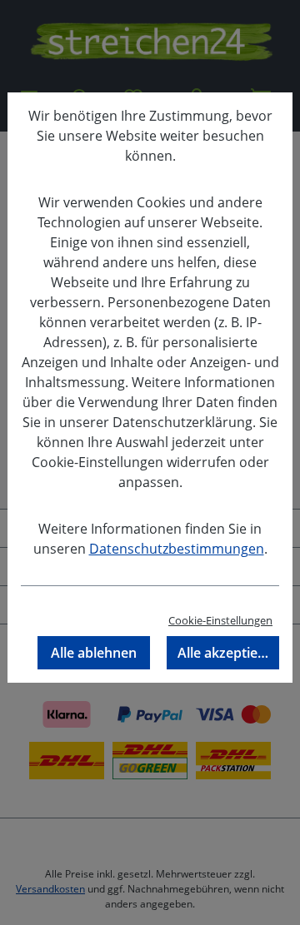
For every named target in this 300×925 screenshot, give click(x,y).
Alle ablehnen (94, 653)
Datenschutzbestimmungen (176, 549)
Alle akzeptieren (228, 653)
